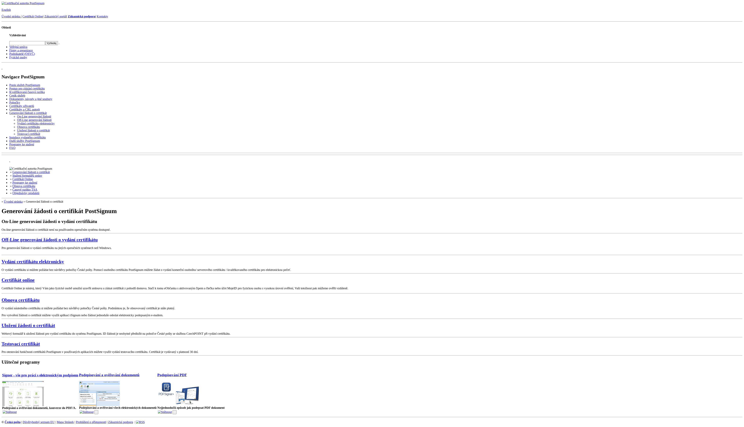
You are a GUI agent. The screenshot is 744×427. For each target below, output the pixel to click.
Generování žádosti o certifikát (28, 113)
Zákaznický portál (55, 16)
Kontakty (102, 16)
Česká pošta (13, 422)
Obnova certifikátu (28, 127)
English (6, 9)
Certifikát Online (32, 16)
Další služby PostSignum (24, 141)
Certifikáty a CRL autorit (24, 109)
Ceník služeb (17, 95)
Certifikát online (18, 280)
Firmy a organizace (21, 50)
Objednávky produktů (25, 193)
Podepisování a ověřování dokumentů (109, 375)
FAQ (12, 148)
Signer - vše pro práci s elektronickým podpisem (40, 375)
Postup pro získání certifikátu (27, 88)
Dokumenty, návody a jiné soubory (30, 99)
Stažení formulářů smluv (27, 175)
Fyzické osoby (18, 57)
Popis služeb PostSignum (24, 85)
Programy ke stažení (21, 144)
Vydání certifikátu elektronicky (36, 123)
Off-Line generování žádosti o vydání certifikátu (50, 239)
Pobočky (14, 102)
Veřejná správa (18, 46)
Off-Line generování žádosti (34, 120)
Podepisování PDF (172, 375)
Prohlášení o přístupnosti (91, 422)
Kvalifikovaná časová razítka (27, 92)
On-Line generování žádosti (34, 116)
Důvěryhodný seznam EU (39, 422)
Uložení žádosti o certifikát (33, 130)
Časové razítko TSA (24, 189)
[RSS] (140, 422)
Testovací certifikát (28, 134)
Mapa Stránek (65, 422)
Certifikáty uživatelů (21, 106)
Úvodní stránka (11, 16)
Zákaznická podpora (120, 422)
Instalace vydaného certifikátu (27, 137)
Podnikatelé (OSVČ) (22, 53)
